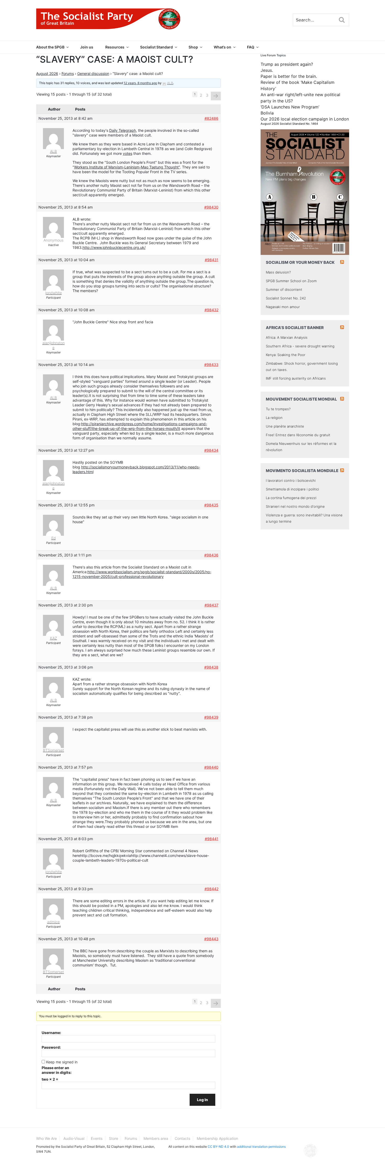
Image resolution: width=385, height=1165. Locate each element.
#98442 (211, 889)
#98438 (211, 667)
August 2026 (47, 73)
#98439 (211, 717)
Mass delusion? (278, 272)
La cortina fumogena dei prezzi (291, 498)
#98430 (211, 207)
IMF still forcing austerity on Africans (296, 378)
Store (113, 1138)
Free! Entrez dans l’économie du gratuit (298, 435)
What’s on (222, 47)
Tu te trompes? (278, 409)
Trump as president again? (287, 64)
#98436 (211, 555)
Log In (202, 1099)
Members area (156, 1138)
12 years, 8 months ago (140, 83)
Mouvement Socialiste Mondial (301, 399)
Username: (51, 1032)
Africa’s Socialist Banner (295, 327)
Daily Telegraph (122, 130)
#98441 (211, 838)
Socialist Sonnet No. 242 (286, 298)
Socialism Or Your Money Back (300, 262)
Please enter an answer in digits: (57, 1070)
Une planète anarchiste (285, 426)
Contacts (182, 1138)
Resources (114, 47)
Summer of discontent (284, 289)
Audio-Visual (73, 1138)
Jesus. (267, 70)
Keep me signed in (62, 1062)
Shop (193, 47)
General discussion (93, 73)
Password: (51, 1047)
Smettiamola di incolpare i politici (292, 489)
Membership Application (217, 1138)
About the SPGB (50, 47)
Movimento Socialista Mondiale (302, 470)
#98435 (211, 505)
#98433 (211, 364)
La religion (274, 417)
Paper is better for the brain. (289, 76)
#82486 (211, 118)
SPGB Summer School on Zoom (291, 281)
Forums (68, 73)
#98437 (211, 605)
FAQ (250, 47)
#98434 (211, 450)
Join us (86, 47)
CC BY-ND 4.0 (218, 1146)
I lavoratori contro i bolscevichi (291, 480)
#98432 (211, 310)
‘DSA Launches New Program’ (290, 107)
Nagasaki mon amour (283, 307)
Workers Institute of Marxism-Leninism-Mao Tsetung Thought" (127, 167)
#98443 (211, 939)
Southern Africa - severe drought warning (300, 346)
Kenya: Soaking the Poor (285, 355)
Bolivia (267, 113)
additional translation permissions (261, 1146)
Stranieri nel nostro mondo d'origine (295, 506)
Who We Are (46, 1138)
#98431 (211, 260)
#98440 (211, 767)
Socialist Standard (156, 47)
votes (127, 153)
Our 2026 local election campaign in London (305, 119)
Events (96, 1138)
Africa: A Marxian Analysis (286, 337)
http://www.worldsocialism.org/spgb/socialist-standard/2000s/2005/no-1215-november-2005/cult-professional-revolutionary (142, 574)
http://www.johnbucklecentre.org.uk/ (114, 247)
